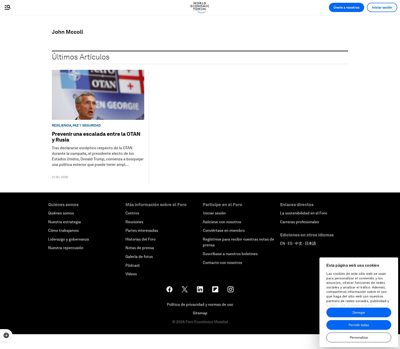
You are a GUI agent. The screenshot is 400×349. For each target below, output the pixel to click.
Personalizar (359, 337)
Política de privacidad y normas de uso (200, 304)
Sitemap (200, 313)
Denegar (359, 312)
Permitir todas (359, 325)
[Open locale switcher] (6, 335)
